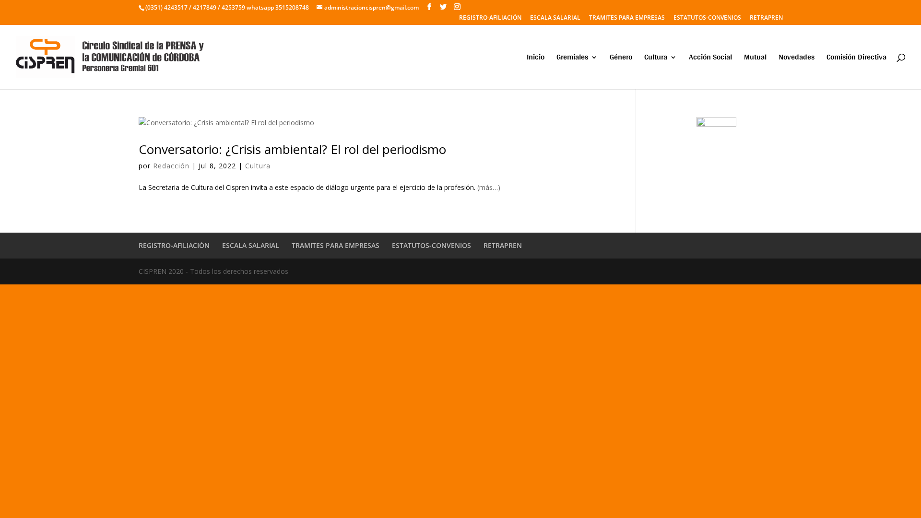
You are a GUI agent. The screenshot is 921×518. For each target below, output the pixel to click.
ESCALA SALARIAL (555, 18)
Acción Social (710, 59)
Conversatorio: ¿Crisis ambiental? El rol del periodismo (292, 149)
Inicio (535, 59)
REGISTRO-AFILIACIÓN (490, 18)
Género (621, 59)
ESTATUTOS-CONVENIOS (707, 18)
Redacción (171, 165)
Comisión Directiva (856, 59)
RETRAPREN (766, 18)
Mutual (755, 59)
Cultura (655, 59)
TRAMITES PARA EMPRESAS (627, 18)
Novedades (797, 59)
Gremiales (572, 59)
